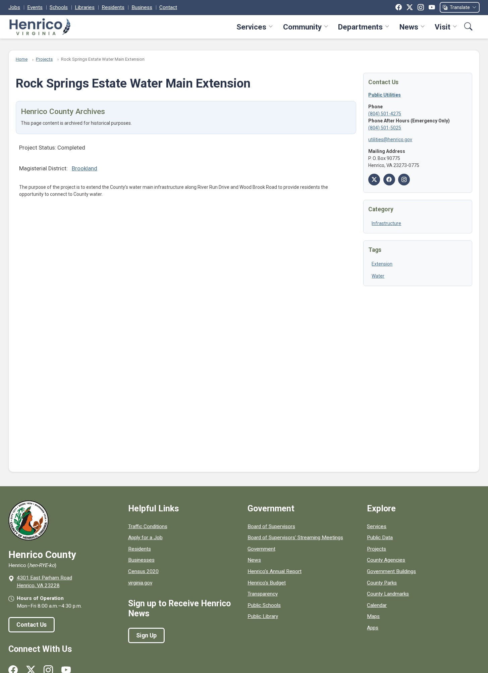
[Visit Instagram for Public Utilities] (404, 179)
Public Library (263, 616)
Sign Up (146, 635)
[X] (409, 7)
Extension (382, 264)
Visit (442, 26)
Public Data (380, 538)
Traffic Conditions (147, 526)
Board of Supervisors (271, 526)
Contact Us (31, 624)
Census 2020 (143, 571)
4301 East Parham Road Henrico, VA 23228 (44, 581)
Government (261, 549)
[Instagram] (421, 7)
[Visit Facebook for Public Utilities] (389, 179)
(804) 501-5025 (384, 127)
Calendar (377, 605)
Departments (360, 26)
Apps (372, 628)
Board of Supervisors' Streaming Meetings (295, 538)
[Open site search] (468, 26)
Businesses (141, 560)
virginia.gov (140, 583)
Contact (168, 7)
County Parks (382, 583)
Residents (113, 7)
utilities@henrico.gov (390, 139)
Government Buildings (391, 571)
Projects (44, 59)
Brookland (84, 168)
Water (378, 276)
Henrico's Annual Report (275, 571)
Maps (373, 616)
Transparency (263, 594)
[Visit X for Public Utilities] (374, 179)
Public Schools (264, 605)
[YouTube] (432, 7)
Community (302, 26)
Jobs (14, 7)
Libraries (85, 7)
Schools (59, 7)
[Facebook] (398, 7)
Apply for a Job (145, 538)
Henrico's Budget (267, 583)
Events (35, 7)
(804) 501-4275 (384, 113)
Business (141, 7)
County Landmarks (388, 594)
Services (251, 26)
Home (22, 59)
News (408, 26)
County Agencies (386, 560)
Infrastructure (386, 223)
